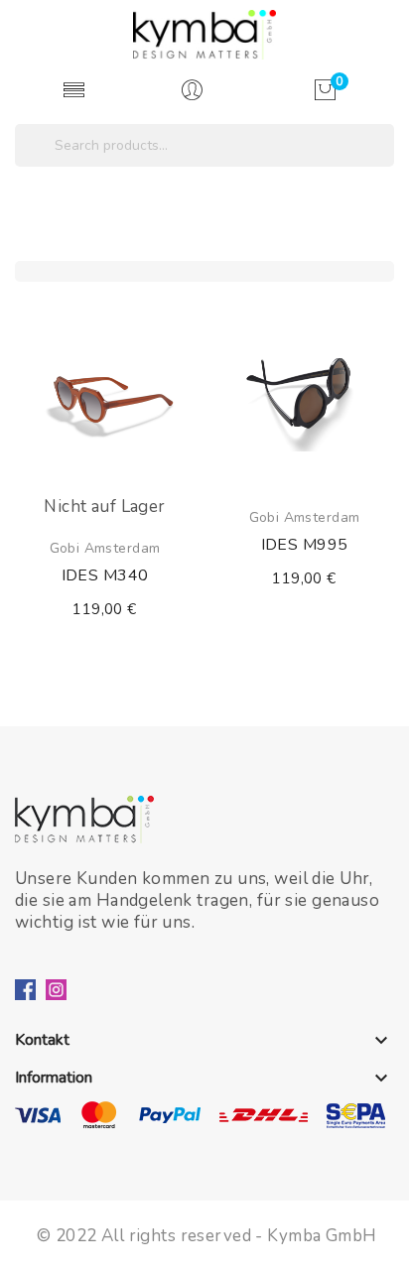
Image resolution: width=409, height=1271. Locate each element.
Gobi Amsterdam (105, 549)
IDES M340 (105, 575)
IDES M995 (304, 545)
